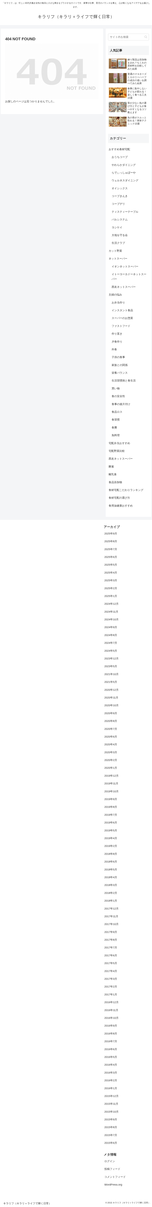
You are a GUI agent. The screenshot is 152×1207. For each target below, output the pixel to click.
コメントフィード (115, 1176)
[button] (145, 37)
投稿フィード (112, 1168)
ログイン (109, 1161)
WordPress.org (113, 1184)
